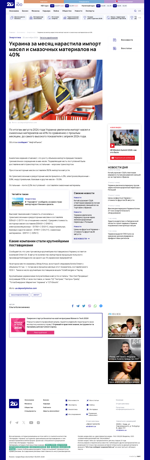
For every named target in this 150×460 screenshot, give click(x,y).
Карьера (46, 11)
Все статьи (126, 48)
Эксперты (90, 11)
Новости (78, 11)
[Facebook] (72, 306)
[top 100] (19, 4)
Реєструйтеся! (40, 332)
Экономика (14, 11)
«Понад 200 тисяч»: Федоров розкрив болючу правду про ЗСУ (124, 358)
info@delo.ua (121, 430)
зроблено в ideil (135, 456)
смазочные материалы (19, 295)
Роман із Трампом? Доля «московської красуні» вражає (123, 335)
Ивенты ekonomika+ (51, 411)
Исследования (74, 414)
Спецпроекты (84, 2)
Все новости (80, 238)
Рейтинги (43, 2)
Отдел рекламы (122, 403)
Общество (66, 11)
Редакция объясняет (93, 414)
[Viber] (89, 306)
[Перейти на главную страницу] (10, 4)
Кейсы (92, 405)
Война (56, 11)
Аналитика (72, 409)
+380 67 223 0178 (93, 424)
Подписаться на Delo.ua (124, 158)
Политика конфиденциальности (125, 408)
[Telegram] (77, 306)
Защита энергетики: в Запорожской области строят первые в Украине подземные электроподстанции (123, 223)
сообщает (23, 142)
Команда (119, 400)
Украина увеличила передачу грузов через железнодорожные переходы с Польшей (84, 218)
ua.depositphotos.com (26, 288)
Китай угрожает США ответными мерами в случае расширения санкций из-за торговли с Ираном (87, 204)
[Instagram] (38, 422)
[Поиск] (135, 11)
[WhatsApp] (95, 306)
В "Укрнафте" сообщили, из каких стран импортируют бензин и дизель (43, 203)
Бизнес (25, 11)
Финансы (35, 11)
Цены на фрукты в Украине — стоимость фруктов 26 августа (87, 231)
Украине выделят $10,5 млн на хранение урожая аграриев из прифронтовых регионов (121, 236)
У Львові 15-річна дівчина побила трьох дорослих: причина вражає (124, 381)
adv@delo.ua (91, 426)
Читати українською (49, 37)
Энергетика (15, 37)
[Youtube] (31, 422)
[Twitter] (83, 306)
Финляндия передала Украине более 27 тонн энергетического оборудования (124, 210)
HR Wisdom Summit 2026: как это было (123, 151)
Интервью (93, 409)
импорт (36, 295)
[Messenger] (101, 306)
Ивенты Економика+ (124, 1)
